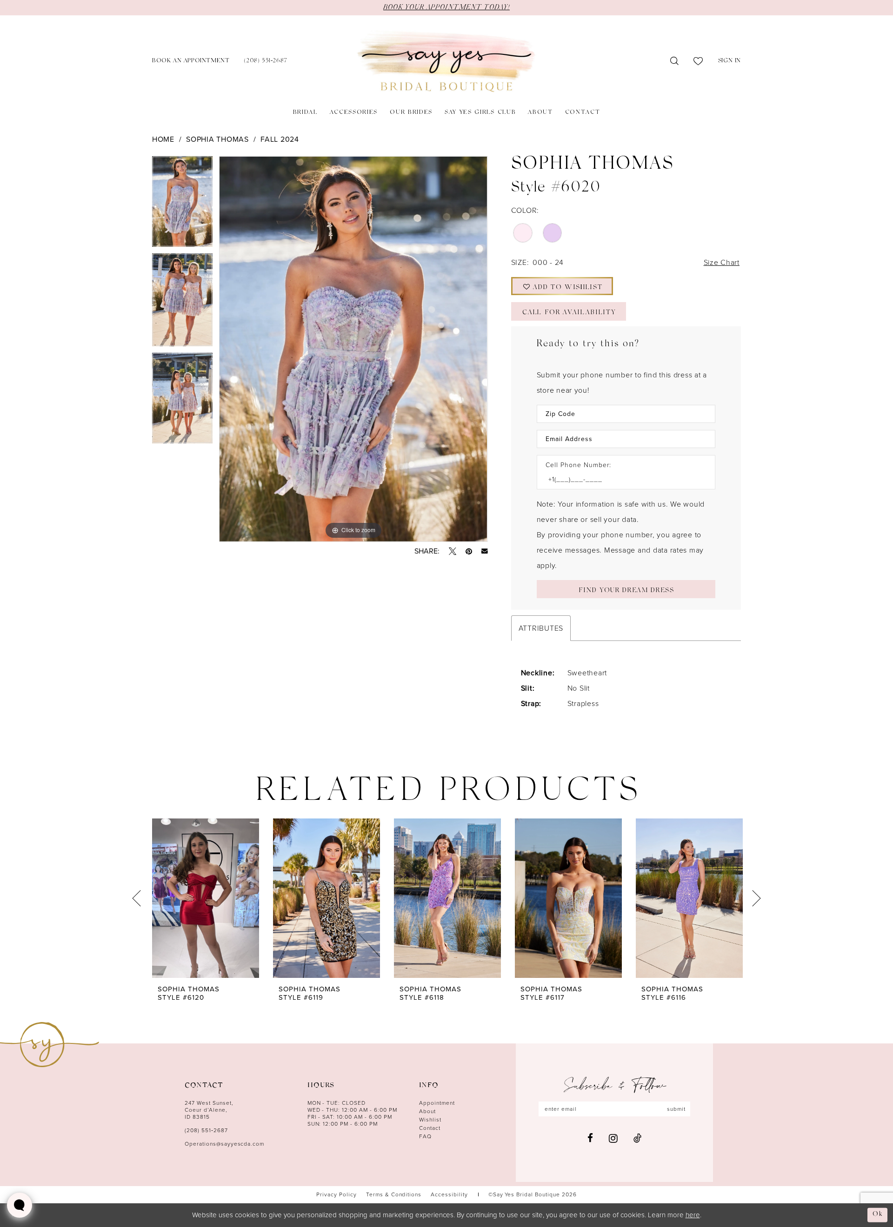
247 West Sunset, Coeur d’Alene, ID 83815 (209, 1110)
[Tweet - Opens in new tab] (452, 551)
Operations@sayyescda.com (224, 1144)
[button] (729, 61)
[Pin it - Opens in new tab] (469, 551)
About (427, 1111)
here (693, 1215)
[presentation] (205, 898)
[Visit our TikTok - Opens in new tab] (637, 1138)
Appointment (437, 1103)
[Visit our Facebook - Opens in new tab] (590, 1138)
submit (676, 1109)
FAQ (425, 1136)
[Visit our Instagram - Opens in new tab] (613, 1138)
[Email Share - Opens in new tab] (484, 551)
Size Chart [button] (722, 262)
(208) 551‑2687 (206, 1130)
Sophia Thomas (217, 139)
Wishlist (430, 1119)
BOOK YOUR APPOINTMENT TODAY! (446, 7)
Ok (878, 1214)
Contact (429, 1128)
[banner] (446, 61)
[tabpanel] (182, 204)
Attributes (541, 628)
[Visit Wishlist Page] (698, 61)
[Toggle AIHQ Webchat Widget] (19, 1205)
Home (163, 139)
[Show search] (674, 61)
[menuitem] (191, 61)
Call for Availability (568, 313)
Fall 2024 (279, 139)
